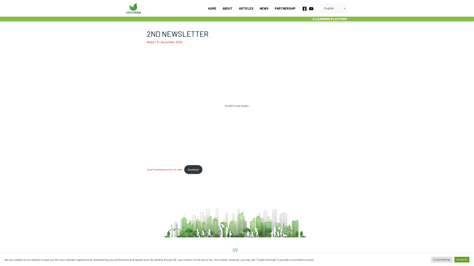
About (228, 8)
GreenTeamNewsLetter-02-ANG (164, 169)
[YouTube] (311, 8)
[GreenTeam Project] (133, 8)
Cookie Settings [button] (441, 259)
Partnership (285, 8)
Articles (246, 8)
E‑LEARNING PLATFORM (330, 19)
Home (212, 8)
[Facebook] (304, 8)
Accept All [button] (462, 259)
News (264, 8)
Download (193, 169)
